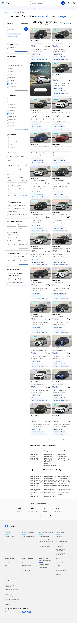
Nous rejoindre (25, 573)
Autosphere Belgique (61, 570)
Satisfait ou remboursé (61, 541)
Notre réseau (57, 8)
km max (20, 241)
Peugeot (11, 80)
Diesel (12, 138)
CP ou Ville (10, 157)
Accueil (6, 12)
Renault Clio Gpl (50, 465)
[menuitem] (16, 8)
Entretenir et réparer (31, 8)
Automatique (14, 234)
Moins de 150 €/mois (17, 205)
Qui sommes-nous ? (26, 562)
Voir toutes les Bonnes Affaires (18, 214)
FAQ (6, 565)
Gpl (11, 144)
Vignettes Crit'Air (43, 567)
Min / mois (10, 192)
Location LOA (14, 186)
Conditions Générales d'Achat (12, 599)
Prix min (9, 177)
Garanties (58, 539)
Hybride (13, 147)
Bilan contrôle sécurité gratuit (46, 541)
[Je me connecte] (69, 3)
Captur (12, 110)
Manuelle (13, 237)
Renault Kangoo (50, 484)
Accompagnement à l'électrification (60, 550)
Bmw (10, 68)
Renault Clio (35, 476)
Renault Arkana (36, 478)
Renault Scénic (64, 482)
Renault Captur (50, 476)
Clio (11, 113)
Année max (21, 225)
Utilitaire (12, 47)
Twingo (12, 125)
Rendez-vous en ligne (44, 536)
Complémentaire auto (61, 544)
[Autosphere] (7, 3)
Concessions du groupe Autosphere (16, 274)
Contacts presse (26, 570)
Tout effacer (25, 38)
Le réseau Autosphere (61, 568)
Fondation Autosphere (61, 562)
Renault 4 (34, 496)
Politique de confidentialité (11, 589)
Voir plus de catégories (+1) (21, 51)
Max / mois (21, 192)
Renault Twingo (36, 480)
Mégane (13, 119)
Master (12, 116)
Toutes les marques (16, 65)
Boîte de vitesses (12, 232)
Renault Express (64, 485)
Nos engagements (26, 565)
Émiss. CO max (22, 257)
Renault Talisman (50, 496)
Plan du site (8, 604)
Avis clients (24, 568)
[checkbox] (7, 48)
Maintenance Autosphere (45, 539)
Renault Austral (50, 478)
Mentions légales (9, 602)
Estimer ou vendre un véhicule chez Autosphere (29, 537)
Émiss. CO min (11, 257)
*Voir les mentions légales (40, 92)
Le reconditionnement (44, 564)
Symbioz (12, 122)
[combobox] (17, 160)
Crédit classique (15, 189)
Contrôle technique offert (45, 544)
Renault (16, 12)
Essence (13, 141)
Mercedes (12, 77)
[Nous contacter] (74, 3)
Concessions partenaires (17, 282)
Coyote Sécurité (60, 546)
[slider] (20, 169)
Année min (10, 225)
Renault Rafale (36, 484)
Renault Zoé (63, 484)
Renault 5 (34, 485)
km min (9, 241)
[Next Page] (66, 440)
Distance (9, 165)
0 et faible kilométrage (17, 208)
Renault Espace (36, 482)
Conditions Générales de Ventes (12, 597)
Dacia (10, 74)
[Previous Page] (37, 440)
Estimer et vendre (16, 8)
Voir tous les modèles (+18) (21, 129)
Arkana (12, 104)
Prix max (20, 177)
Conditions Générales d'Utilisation (10, 586)
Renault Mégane (64, 476)
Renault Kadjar (50, 482)
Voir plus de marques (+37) (21, 90)
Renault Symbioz (50, 480)
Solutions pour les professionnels (60, 553)
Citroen (11, 71)
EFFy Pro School (59, 565)
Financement (59, 536)
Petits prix (13, 211)
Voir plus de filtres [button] (23, 248)
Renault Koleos (49, 493)
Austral (12, 107)
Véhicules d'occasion (10, 536)
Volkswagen (12, 86)
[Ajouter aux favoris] (48, 30)
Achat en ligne (15, 279)
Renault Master (64, 478)
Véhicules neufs (9, 539)
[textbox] (22, 165)
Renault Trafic (63, 480)
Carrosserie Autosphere (44, 546)
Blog (57, 577)
